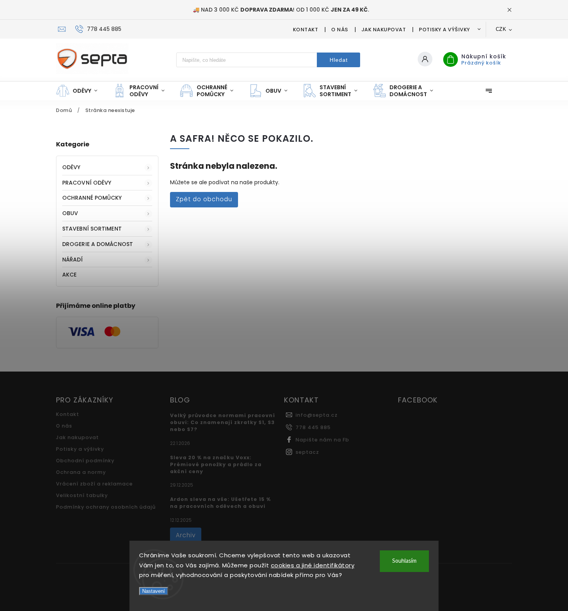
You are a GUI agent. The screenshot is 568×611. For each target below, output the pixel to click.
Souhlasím (404, 561)
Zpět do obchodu (204, 199)
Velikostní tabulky (82, 495)
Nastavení (153, 591)
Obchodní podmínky (85, 460)
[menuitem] (80, 90)
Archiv (186, 535)
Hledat (339, 60)
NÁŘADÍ (72, 259)
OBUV (70, 213)
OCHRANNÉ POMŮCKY (92, 198)
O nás (339, 29)
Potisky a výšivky (444, 29)
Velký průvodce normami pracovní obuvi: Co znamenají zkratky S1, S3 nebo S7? (222, 422)
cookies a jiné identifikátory (313, 565)
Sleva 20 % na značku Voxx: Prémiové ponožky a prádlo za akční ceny (216, 464)
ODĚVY (71, 167)
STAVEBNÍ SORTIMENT (92, 229)
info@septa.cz (317, 415)
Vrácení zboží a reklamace (94, 483)
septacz (307, 452)
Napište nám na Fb (322, 439)
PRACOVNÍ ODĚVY (86, 183)
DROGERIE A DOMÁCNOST (97, 244)
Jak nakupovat (383, 29)
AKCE (69, 274)
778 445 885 (313, 427)
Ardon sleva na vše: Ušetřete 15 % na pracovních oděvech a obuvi (220, 502)
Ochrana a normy (81, 472)
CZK (501, 29)
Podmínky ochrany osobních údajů (106, 507)
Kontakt (305, 29)
